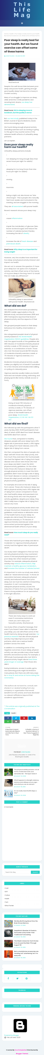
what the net (9, 905)
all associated (17, 206)
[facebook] (8, 978)
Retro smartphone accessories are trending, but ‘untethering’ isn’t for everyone (26, 953)
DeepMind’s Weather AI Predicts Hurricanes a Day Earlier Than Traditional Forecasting (25, 933)
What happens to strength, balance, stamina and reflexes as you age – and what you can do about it (26, 782)
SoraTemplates (20, 1050)
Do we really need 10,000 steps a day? (25, 792)
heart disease (27, 241)
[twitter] (17, 978)
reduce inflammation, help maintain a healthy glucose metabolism (20, 564)
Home (6, 34)
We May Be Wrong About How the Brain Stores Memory (26, 922)
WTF (6, 892)
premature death (13, 244)
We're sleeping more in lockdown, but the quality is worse (18, 111)
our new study (13, 118)
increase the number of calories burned (23, 568)
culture (7, 895)
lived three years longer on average (20, 660)
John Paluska (10, 56)
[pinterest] (27, 978)
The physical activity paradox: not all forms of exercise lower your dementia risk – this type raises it (26, 772)
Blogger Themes (22, 1054)
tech (6, 902)
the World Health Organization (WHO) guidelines (18, 337)
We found (8, 439)
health (11, 34)
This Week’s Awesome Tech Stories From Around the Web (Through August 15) (26, 943)
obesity (26, 233)
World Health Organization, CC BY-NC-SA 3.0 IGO (21, 417)
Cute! (6, 888)
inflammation (17, 218)
